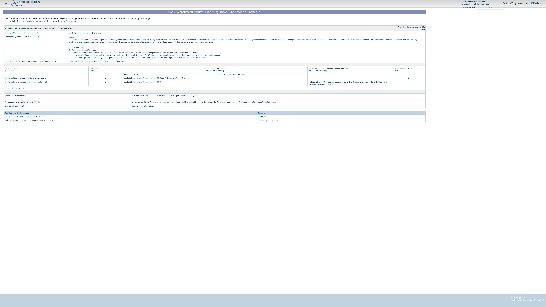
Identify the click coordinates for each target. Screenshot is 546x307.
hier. (490, 7)
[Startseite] (6, 4)
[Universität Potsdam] (13, 6)
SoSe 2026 (508, 3)
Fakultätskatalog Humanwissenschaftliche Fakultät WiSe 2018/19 (31, 120)
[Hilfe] (515, 4)
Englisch (537, 3)
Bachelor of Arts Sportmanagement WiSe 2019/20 (25, 116)
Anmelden (522, 3)
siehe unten (96, 33)
